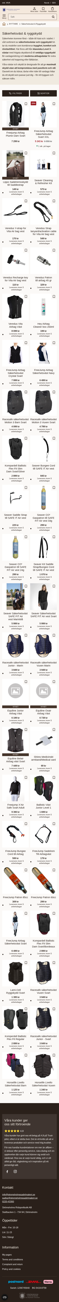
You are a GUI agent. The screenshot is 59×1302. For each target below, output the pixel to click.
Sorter (44, 93)
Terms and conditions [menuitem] (12, 1259)
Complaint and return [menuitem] (12, 1264)
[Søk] (53, 17)
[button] (4, 16)
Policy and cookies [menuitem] (11, 1269)
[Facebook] (7, 1171)
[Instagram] (15, 1171)
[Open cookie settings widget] (4, 1297)
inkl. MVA (6, 3)
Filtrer (17, 93)
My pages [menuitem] (7, 1255)
